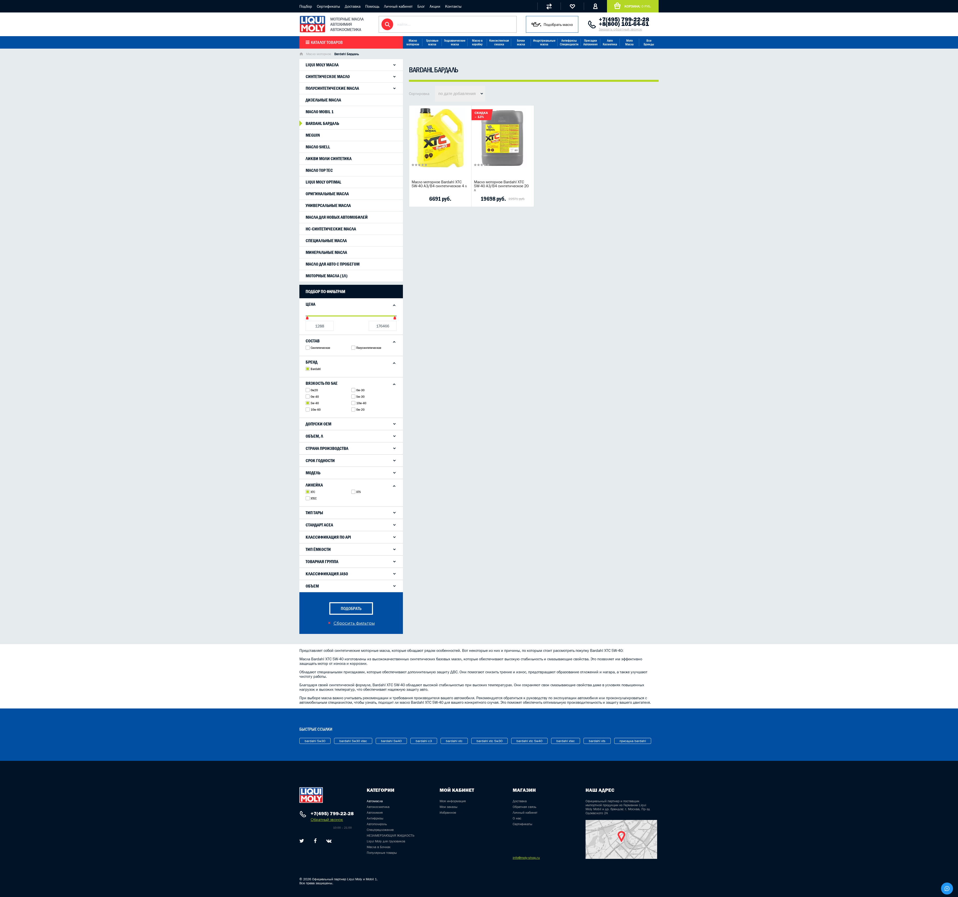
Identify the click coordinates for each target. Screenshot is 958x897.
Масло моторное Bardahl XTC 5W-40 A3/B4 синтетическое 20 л (501, 186)
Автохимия (375, 812)
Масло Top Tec (319, 170)
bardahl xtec (565, 741)
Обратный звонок (327, 819)
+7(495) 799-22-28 (624, 19)
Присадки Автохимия (590, 42)
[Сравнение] (549, 6)
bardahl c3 (424, 741)
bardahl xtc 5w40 (529, 741)
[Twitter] (301, 841)
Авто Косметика (610, 42)
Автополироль (377, 824)
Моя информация (453, 801)
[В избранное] (448, 198)
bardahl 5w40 (391, 741)
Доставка (352, 6)
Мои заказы (449, 807)
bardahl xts (597, 741)
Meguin (313, 135)
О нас (517, 818)
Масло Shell (318, 146)
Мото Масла (629, 42)
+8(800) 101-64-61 (624, 24)
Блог (421, 6)
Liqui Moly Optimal (323, 182)
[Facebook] (315, 841)
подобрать (351, 608)
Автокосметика (378, 807)
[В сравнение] (432, 198)
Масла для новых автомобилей (337, 217)
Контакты (453, 6)
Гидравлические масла (454, 42)
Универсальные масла (328, 205)
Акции (435, 6)
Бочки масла (521, 42)
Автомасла (375, 801)
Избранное (448, 812)
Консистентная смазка (499, 42)
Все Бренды (649, 42)
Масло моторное (412, 42)
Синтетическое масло (328, 76)
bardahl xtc (454, 741)
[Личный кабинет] (595, 6)
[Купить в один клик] (416, 198)
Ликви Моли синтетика (329, 158)
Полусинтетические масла (332, 88)
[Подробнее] (463, 198)
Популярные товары (382, 853)
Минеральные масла (326, 252)
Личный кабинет (398, 6)
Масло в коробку (477, 42)
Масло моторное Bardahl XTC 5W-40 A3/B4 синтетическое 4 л (439, 184)
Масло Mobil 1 (320, 111)
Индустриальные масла (544, 42)
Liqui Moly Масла (322, 64)
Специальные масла (326, 240)
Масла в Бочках (378, 847)
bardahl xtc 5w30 (489, 741)
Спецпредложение (380, 830)
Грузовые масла (432, 42)
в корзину (440, 144)
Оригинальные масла (327, 193)
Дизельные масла (323, 100)
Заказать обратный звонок (620, 29)
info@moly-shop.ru (526, 858)
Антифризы (375, 818)
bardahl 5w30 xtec (353, 741)
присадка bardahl (632, 741)
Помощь (372, 6)
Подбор (305, 6)
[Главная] (301, 54)
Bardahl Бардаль (322, 123)
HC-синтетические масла (331, 228)
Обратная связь (524, 807)
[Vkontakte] (329, 841)
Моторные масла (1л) (327, 275)
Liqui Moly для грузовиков (386, 841)
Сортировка (419, 93)
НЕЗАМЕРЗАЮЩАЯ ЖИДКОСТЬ (390, 835)
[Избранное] (572, 6)
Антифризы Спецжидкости (569, 42)
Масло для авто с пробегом (332, 264)
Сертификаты (328, 6)
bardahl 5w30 (315, 741)
